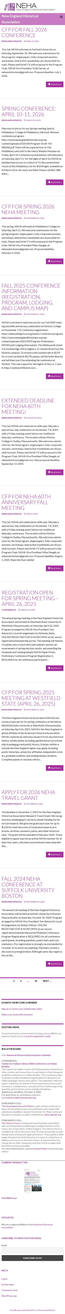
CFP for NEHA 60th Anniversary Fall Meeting (26, 502)
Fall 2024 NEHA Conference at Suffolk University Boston (28, 887)
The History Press (11, 1123)
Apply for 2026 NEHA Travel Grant (28, 795)
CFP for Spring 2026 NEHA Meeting (28, 209)
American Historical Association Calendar (29, 1055)
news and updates (12, 41)
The (18, 1106)
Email (4, 1245)
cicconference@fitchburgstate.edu (19, 1097)
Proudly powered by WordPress (23, 1310)
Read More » (56, 84)
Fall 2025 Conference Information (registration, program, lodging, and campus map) (31, 296)
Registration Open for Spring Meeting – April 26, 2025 (30, 598)
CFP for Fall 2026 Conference (24, 32)
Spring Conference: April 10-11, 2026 (29, 111)
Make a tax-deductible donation (17, 1014)
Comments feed (10, 1290)
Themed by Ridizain (47, 1310)
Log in (4, 1278)
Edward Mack (40, 1148)
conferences (9, 610)
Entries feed (8, 1284)
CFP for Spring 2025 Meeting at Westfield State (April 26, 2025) (31, 698)
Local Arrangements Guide (37, 1036)
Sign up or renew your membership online (22, 1008)
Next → (47, 981)
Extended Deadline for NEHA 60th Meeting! (28, 406)
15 (36, 981)
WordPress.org (9, 1295)
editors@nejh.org (52, 1114)
